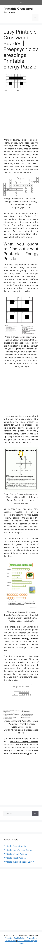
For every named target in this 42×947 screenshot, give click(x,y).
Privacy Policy (32, 938)
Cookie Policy (19, 938)
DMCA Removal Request (27, 941)
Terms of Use (10, 941)
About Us (8, 938)
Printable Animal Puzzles (15, 854)
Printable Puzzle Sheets (15, 846)
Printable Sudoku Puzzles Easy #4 (20, 862)
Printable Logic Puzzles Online (18, 850)
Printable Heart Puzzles (15, 858)
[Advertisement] (21, 115)
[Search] (35, 813)
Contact (21, 943)
